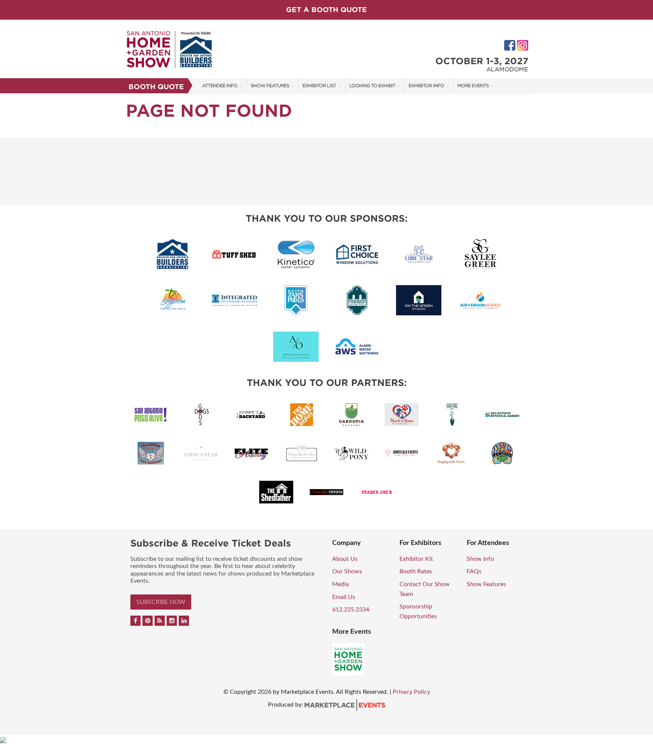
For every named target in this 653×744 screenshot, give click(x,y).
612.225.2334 (350, 610)
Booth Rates (415, 571)
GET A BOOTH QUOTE (326, 10)
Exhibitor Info (426, 85)
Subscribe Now (160, 602)
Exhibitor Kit (416, 559)
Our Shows (347, 571)
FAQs (474, 571)
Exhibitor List (319, 85)
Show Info (480, 559)
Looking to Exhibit (372, 85)
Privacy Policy (411, 692)
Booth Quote (156, 87)
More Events (473, 85)
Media (340, 584)
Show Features (270, 85)
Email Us (343, 597)
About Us (344, 559)
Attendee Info (219, 85)
